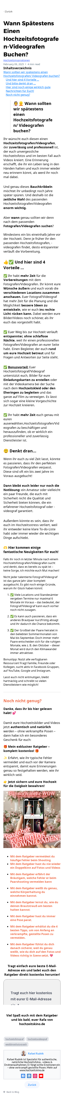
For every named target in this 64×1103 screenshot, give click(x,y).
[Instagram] (35, 1076)
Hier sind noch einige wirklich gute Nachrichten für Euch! (28, 89)
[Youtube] (41, 1076)
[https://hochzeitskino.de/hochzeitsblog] (32, 11)
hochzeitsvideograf (37, 1038)
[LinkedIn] (29, 1076)
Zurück (32, 1084)
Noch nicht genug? (18, 95)
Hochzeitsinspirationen (16, 60)
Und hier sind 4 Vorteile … (22, 80)
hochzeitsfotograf (14, 1038)
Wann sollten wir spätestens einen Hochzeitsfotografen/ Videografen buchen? (31, 74)
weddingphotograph (16, 1044)
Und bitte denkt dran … (21, 83)
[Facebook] (23, 1076)
